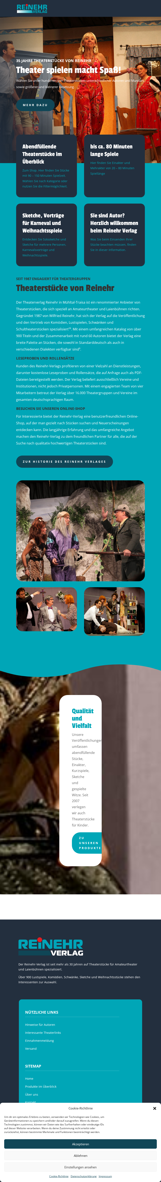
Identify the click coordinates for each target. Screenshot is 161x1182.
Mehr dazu (35, 105)
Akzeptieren (80, 1144)
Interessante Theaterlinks (43, 1033)
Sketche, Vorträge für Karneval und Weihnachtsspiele (43, 223)
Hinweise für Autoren (40, 1025)
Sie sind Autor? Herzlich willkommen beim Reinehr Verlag (114, 223)
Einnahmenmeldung (39, 1041)
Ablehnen (80, 1155)
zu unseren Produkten (92, 843)
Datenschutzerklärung (84, 1176)
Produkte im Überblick (40, 1086)
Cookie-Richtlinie (59, 1176)
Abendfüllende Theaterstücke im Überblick (42, 154)
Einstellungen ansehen (80, 1167)
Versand (31, 1049)
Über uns (31, 1094)
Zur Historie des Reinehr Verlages (64, 462)
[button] (155, 1108)
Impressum (105, 1176)
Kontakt (30, 1102)
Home (29, 1079)
